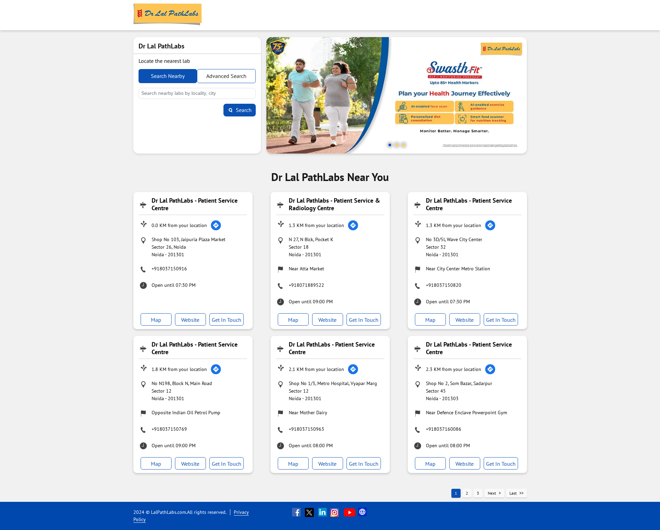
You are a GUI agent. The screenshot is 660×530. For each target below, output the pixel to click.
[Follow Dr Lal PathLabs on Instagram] (336, 512)
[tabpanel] (396, 95)
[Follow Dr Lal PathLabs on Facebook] (297, 512)
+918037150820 (443, 285)
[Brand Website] (363, 512)
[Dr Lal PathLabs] (167, 15)
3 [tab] (403, 145)
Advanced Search (226, 75)
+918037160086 (443, 429)
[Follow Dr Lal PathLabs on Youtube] (349, 512)
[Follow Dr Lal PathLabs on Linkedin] (323, 512)
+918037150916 (169, 269)
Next (492, 493)
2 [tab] (396, 145)
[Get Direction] (215, 225)
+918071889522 (306, 285)
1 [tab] (390, 145)
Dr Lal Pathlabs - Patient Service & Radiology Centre (334, 204)
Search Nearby (168, 75)
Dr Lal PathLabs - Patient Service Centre (195, 204)
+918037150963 (306, 429)
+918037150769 (169, 429)
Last (513, 493)
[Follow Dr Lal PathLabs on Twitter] (310, 512)
